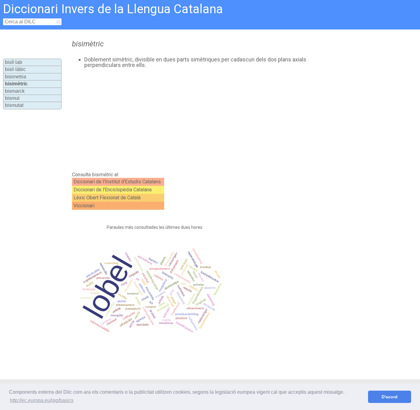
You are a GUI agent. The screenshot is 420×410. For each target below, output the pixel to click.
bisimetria (15, 76)
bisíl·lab (13, 62)
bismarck (15, 91)
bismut (12, 98)
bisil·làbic (15, 69)
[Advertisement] (190, 120)
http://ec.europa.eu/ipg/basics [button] (41, 400)
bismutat (14, 105)
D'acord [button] (390, 396)
